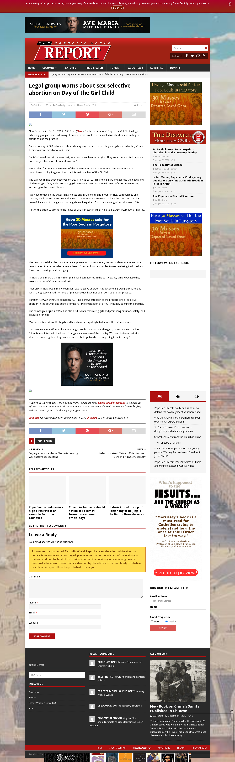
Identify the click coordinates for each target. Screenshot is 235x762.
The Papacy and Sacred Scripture (173, 196)
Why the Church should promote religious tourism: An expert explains (116, 722)
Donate (175, 67)
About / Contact (117, 747)
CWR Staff (158, 715)
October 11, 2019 (42, 105)
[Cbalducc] (92, 664)
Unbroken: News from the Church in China (177, 437)
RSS (31, 708)
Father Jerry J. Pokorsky (166, 168)
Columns (48, 67)
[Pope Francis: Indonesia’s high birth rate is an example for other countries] (47, 490)
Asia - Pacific (45, 440)
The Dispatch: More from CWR (178, 137)
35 (175, 203)
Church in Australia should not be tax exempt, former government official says (87, 512)
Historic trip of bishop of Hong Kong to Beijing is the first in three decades (126, 510)
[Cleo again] (92, 707)
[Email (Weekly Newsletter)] (198, 55)
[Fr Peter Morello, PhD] (92, 692)
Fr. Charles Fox (162, 156)
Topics (114, 67)
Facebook (34, 692)
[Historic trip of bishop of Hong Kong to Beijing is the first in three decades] (127, 490)
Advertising (164, 747)
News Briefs (35, 74)
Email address (158, 596)
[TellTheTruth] (92, 678)
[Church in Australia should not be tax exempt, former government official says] (87, 490)
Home (31, 67)
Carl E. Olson (161, 200)
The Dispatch (94, 67)
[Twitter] (192, 55)
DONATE (117, 8)
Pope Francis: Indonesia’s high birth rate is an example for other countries (46, 512)
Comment (34, 576)
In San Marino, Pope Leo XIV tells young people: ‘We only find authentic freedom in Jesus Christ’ (178, 180)
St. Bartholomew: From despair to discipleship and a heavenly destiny (175, 151)
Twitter (32, 697)
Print (139, 105)
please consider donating (111, 402)
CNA (79, 131)
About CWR (135, 67)
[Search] (206, 48)
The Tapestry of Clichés (168, 164)
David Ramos (161, 187)
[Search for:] (188, 48)
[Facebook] (186, 55)
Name (32, 602)
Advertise (156, 67)
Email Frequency (160, 617)
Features (70, 67)
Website (33, 622)
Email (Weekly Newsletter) (42, 702)
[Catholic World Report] (117, 62)
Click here (34, 417)
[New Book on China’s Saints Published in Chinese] (178, 681)
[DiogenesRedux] (92, 720)
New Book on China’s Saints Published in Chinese (174, 708)
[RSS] (204, 55)
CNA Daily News (63, 105)
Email (32, 612)
